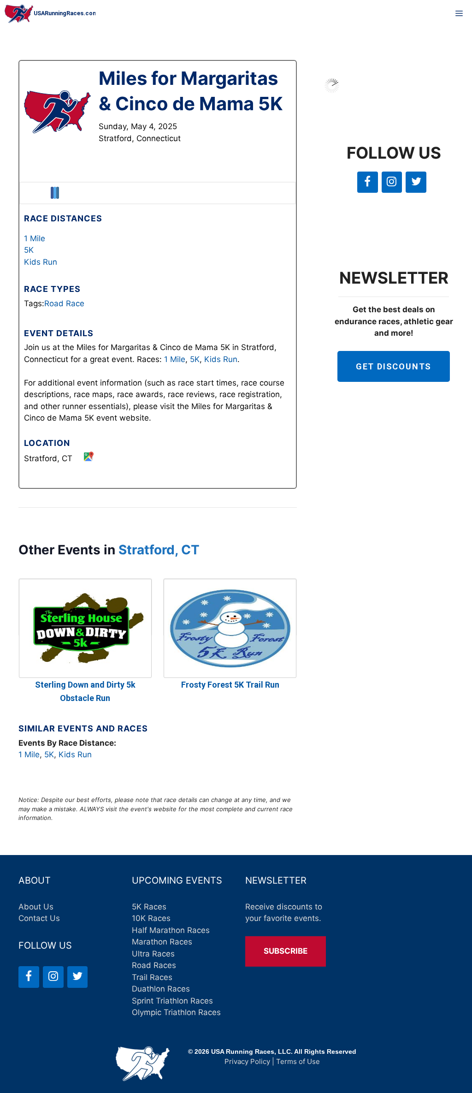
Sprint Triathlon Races (172, 1000)
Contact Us (39, 918)
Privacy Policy (247, 1061)
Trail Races (152, 977)
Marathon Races (162, 941)
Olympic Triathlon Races (176, 1012)
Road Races (154, 965)
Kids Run (40, 262)
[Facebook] (367, 182)
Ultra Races (153, 953)
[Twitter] (416, 182)
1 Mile (34, 238)
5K (29, 250)
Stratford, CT (159, 550)
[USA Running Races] (50, 14)
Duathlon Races (161, 988)
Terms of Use (298, 1061)
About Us (35, 906)
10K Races (151, 918)
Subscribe (285, 951)
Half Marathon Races (171, 930)
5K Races (149, 906)
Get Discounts (393, 366)
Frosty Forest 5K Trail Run (230, 684)
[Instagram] (392, 182)
